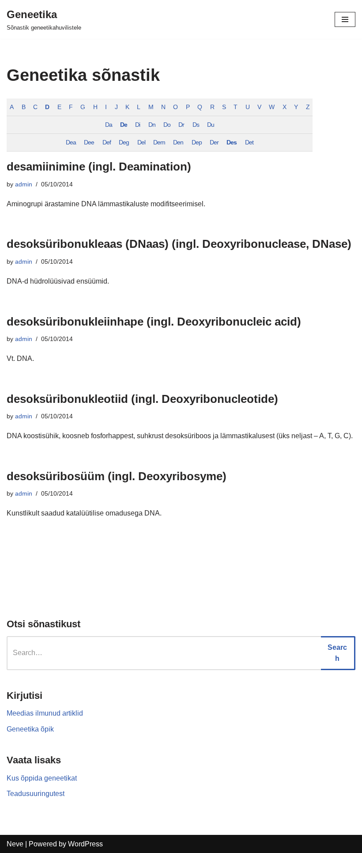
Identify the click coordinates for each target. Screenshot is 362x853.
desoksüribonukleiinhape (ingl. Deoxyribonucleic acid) (154, 321)
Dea (71, 142)
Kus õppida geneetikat (42, 778)
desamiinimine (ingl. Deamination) (99, 166)
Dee (89, 142)
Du (210, 124)
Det (249, 142)
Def (106, 142)
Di (137, 124)
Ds (195, 124)
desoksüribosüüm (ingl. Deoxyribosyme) (116, 476)
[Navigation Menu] (345, 19)
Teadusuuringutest (35, 793)
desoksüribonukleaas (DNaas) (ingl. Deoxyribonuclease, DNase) (179, 243)
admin (23, 184)
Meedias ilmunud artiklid (45, 713)
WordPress (85, 844)
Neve (15, 844)
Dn (151, 124)
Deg (124, 142)
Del (141, 142)
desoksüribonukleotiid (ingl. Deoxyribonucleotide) (142, 399)
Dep (197, 142)
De (123, 124)
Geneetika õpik (30, 729)
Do (166, 124)
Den (178, 142)
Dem (159, 142)
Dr (181, 124)
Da (108, 124)
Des (231, 142)
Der (214, 142)
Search (337, 653)
